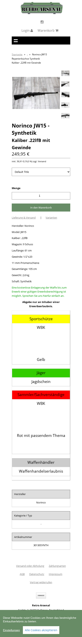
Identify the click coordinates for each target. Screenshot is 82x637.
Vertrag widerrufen (41, 582)
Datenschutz (36, 574)
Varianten (51, 217)
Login (25, 30)
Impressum (55, 574)
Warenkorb (46, 30)
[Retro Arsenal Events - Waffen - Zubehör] (42, 13)
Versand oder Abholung (30, 566)
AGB (22, 574)
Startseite (17, 54)
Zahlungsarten (57, 566)
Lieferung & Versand (24, 217)
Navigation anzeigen (16, 40)
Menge (16, 188)
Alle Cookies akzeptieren (41, 630)
